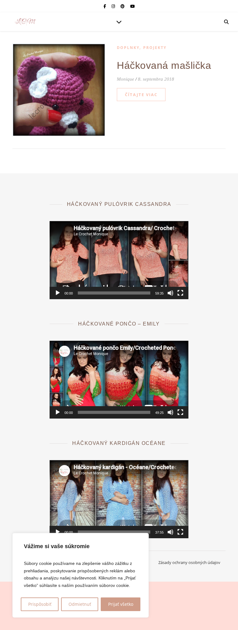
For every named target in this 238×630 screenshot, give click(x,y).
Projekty (154, 47)
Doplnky (128, 47)
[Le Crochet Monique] (24, 21)
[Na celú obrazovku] (180, 293)
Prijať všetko (120, 604)
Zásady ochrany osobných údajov (189, 562)
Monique (125, 79)
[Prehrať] (58, 293)
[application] (119, 260)
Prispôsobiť (39, 604)
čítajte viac (141, 94)
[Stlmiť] (170, 293)
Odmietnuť (79, 604)
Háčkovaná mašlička (164, 65)
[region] (80, 575)
